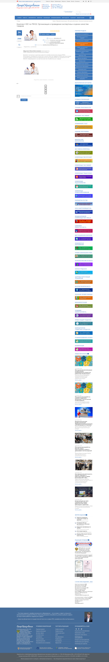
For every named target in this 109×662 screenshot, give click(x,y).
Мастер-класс (82, 61)
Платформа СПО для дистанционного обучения (83, 523)
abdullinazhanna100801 (55, 41)
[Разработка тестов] (84, 203)
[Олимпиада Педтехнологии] (84, 186)
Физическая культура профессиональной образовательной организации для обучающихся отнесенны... (83, 423)
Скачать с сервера (48, 34)
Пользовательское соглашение (43, 642)
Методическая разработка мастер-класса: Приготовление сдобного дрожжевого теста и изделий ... (83, 449)
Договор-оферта (40, 633)
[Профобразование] (84, 102)
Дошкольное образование (82, 66)
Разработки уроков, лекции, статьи (82, 52)
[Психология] (84, 264)
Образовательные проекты (82, 63)
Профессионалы (59, 631)
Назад (19, 21)
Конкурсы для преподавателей (82, 639)
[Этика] (84, 256)
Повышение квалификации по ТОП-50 (84, 527)
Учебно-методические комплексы (82, 48)
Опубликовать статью (80, 632)
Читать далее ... (78, 380)
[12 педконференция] (84, 349)
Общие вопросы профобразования (84, 532)
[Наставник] (84, 119)
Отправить (24, 99)
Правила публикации (41, 631)
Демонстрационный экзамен (83, 529)
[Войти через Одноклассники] (45, 93)
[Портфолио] (84, 305)
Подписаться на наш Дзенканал (82, 630)
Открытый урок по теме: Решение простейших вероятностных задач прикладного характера (82, 502)
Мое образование (59, 636)
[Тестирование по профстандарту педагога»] (84, 323)
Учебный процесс (80, 525)
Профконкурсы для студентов (81, 641)
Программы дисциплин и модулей (82, 37)
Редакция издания (40, 629)
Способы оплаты (40, 634)
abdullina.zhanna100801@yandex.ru (50, 44)
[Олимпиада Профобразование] (84, 195)
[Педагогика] (84, 176)
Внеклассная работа (82, 58)
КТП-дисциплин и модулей (82, 40)
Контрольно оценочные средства (57, 40)
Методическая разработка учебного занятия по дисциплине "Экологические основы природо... (83, 398)
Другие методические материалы (82, 78)
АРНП (56, 634)
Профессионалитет (59, 629)
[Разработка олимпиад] (84, 152)
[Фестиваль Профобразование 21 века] (84, 341)
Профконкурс (58, 638)
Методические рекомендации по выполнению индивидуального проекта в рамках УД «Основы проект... (83, 371)
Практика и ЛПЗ (82, 55)
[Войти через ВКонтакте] (45, 88)
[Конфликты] (84, 248)
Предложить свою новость (81, 634)
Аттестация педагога (82, 531)
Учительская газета (59, 633)
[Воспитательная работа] (84, 144)
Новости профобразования (82, 520)
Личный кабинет (68, 11)
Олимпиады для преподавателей (79, 637)
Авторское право (40, 638)
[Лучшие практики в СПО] (84, 111)
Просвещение (58, 640)
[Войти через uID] (45, 86)
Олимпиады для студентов (81, 643)
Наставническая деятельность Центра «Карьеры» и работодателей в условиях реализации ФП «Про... (83, 475)
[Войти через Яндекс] (45, 90)
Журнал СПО (58, 642)
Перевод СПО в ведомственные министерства (84, 534)
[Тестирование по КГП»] (84, 332)
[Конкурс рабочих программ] (84, 127)
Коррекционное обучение (82, 74)
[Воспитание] (84, 160)
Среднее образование (82, 72)
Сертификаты (39, 636)
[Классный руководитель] (84, 211)
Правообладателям (40, 640)
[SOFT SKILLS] (84, 221)
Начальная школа (82, 69)
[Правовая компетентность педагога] (84, 315)
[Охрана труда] (84, 272)
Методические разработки (82, 34)
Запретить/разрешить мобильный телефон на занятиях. (82, 518)
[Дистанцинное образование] (84, 230)
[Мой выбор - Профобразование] (84, 135)
